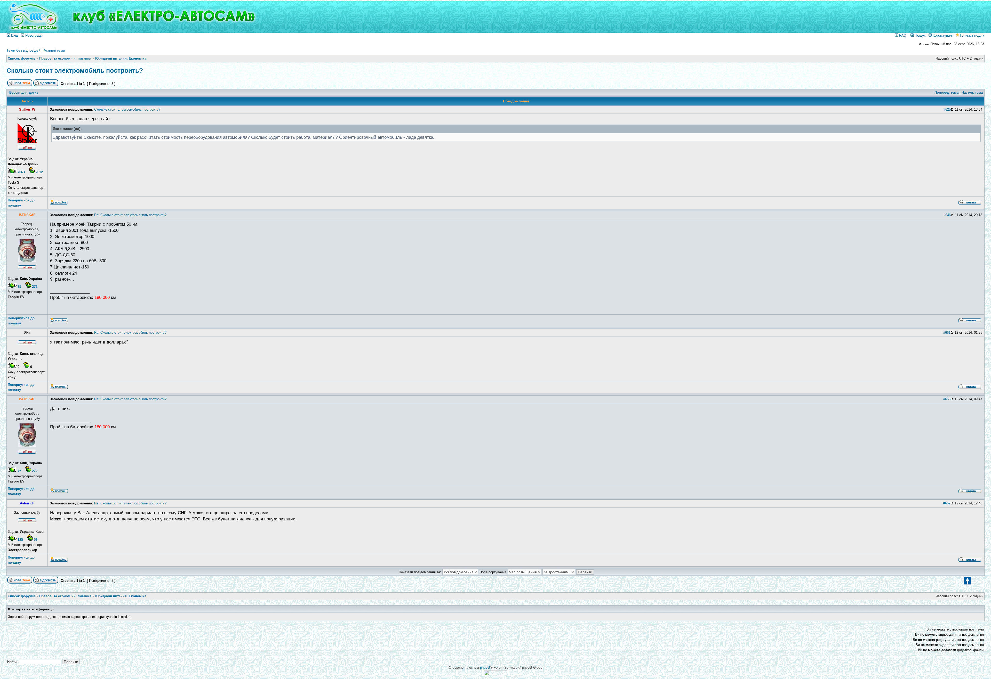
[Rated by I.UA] (495, 677)
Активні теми (54, 50)
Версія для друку (23, 92)
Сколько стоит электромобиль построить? (74, 70)
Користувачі (942, 35)
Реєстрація (34, 35)
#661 (946, 332)
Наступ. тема (972, 92)
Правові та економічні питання (65, 58)
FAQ (902, 35)
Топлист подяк (972, 35)
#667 (946, 503)
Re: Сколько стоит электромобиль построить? (130, 215)
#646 (947, 215)
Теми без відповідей (23, 50)
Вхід (14, 35)
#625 (947, 109)
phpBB (485, 667)
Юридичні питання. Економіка (120, 58)
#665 (946, 399)
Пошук (919, 35)
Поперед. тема (946, 92)
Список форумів (21, 58)
